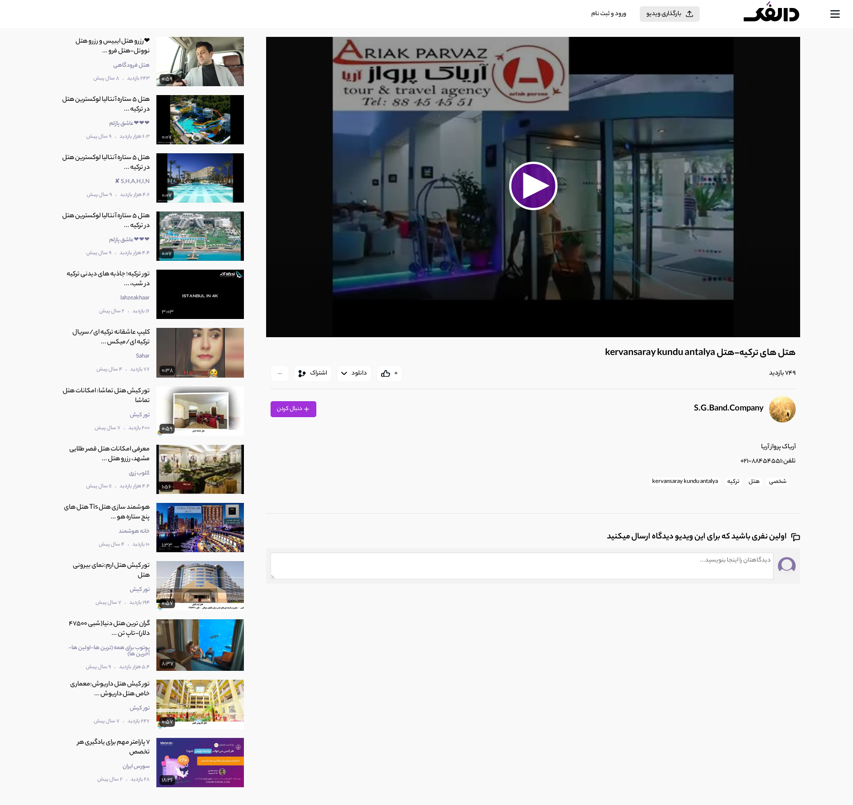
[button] (533, 185)
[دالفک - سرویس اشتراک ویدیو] (779, 14)
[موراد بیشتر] (280, 373)
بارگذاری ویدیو (664, 14)
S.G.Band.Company (729, 409)
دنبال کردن (290, 409)
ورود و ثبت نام (608, 14)
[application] (533, 187)
